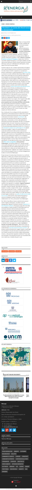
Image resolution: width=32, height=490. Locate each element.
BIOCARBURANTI (6, 453)
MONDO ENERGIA (10, 24)
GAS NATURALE (13, 469)
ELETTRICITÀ (5, 466)
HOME (3, 24)
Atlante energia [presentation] (6, 344)
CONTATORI (13, 461)
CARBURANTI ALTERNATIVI (8, 459)
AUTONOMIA (23, 451)
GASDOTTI (21, 469)
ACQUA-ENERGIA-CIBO (7, 451)
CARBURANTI (25, 456)
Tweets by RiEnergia (6, 438)
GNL (26, 469)
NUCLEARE (4, 251)
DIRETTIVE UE (21, 461)
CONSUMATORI (5, 461)
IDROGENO (4, 471)
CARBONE (18, 456)
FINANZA (27, 466)
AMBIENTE (16, 451)
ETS (17, 466)
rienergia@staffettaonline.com (11, 427)
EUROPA (21, 466)
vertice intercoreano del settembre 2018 (20, 86)
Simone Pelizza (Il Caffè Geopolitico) (11, 35)
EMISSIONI (12, 466)
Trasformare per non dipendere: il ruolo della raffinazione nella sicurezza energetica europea (13, 396)
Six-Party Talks (26, 72)
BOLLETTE (13, 453)
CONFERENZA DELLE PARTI (22, 459)
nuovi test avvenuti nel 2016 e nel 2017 (18, 227)
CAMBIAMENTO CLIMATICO (8, 456)
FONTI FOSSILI (5, 469)
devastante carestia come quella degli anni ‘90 (14, 127)
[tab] (16, 344)
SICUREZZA (11, 251)
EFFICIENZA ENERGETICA (17, 464)
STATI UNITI (18, 251)
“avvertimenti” (21, 117)
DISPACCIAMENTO (6, 464)
